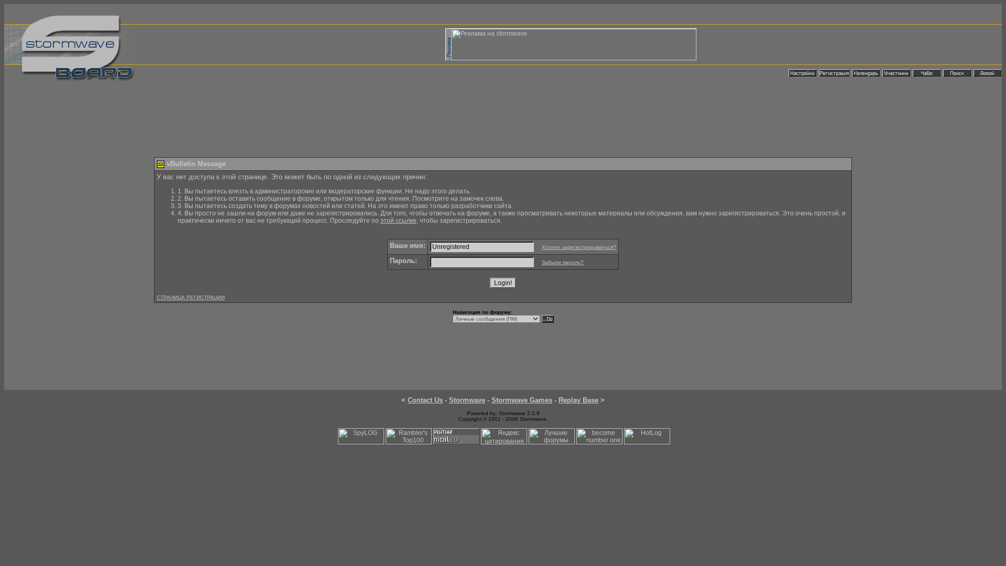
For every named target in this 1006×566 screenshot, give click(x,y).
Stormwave (467, 400)
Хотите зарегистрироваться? (579, 247)
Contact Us (425, 400)
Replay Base (578, 400)
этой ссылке (398, 220)
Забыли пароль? (563, 262)
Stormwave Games (521, 400)
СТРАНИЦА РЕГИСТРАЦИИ (191, 297)
